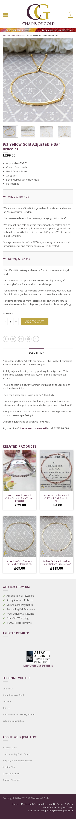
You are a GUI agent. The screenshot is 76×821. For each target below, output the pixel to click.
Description (36, 352)
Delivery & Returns (19, 258)
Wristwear (21, 35)
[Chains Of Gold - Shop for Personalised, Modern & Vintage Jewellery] (38, 14)
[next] (72, 132)
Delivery (7, 701)
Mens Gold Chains (12, 773)
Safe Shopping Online (13, 721)
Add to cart (34, 322)
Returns (6, 708)
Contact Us (8, 688)
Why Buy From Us (18, 196)
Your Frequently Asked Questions (19, 714)
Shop (14, 35)
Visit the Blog (9, 767)
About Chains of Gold (13, 695)
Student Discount (11, 780)
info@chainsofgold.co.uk (61, 810)
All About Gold (10, 747)
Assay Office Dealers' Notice (38, 665)
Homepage (6, 35)
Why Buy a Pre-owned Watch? (17, 760)
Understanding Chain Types (16, 754)
